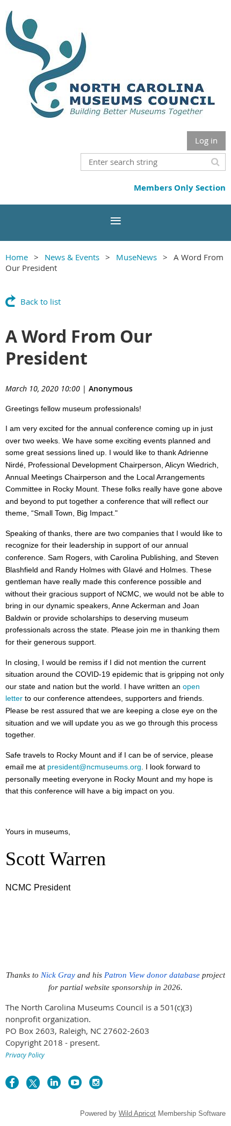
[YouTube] (75, 1082)
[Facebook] (12, 1082)
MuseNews (136, 257)
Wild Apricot (137, 1113)
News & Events (72, 257)
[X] (33, 1082)
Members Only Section (180, 187)
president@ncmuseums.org (94, 766)
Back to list (40, 301)
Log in (206, 140)
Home (16, 257)
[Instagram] (96, 1082)
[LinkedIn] (54, 1082)
